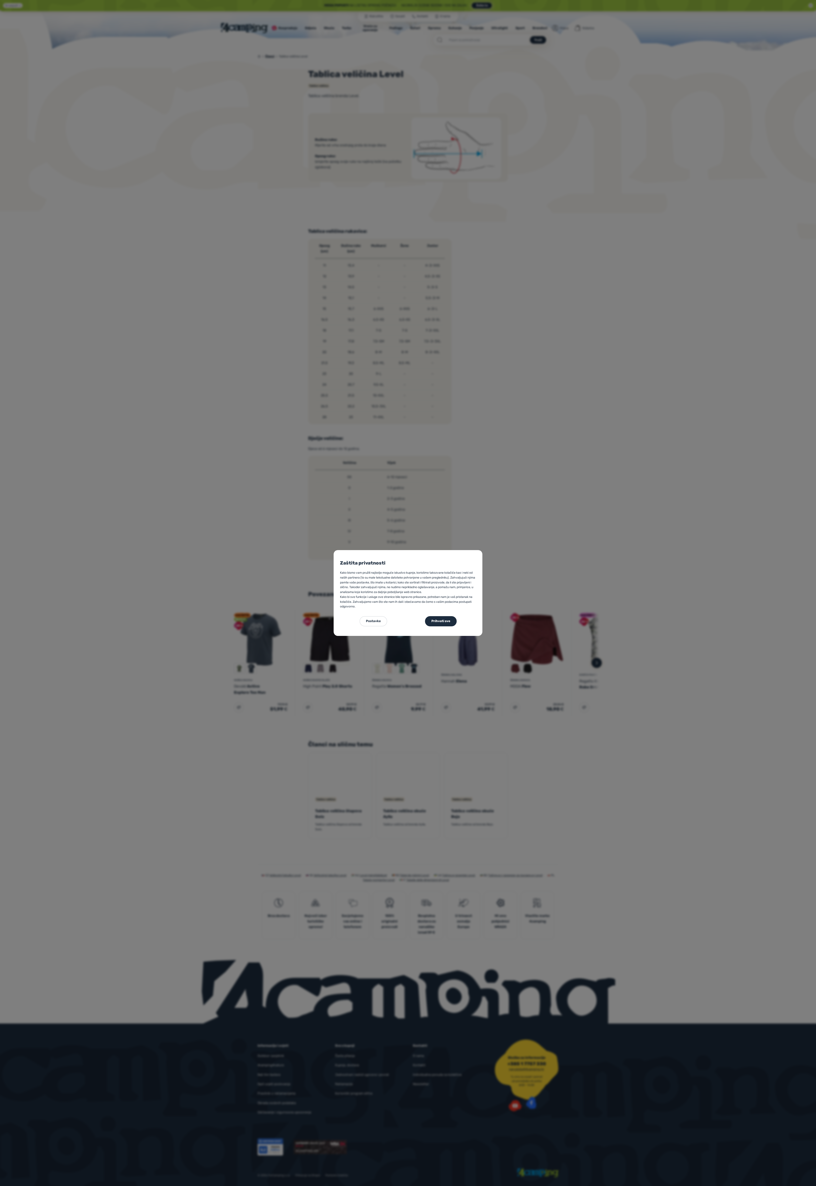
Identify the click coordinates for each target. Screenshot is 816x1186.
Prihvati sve (440, 621)
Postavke (373, 621)
